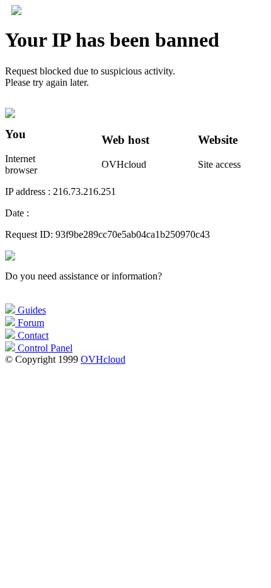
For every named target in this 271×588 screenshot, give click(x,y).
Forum (29, 322)
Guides (30, 310)
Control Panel (43, 348)
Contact (32, 335)
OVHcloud (103, 359)
